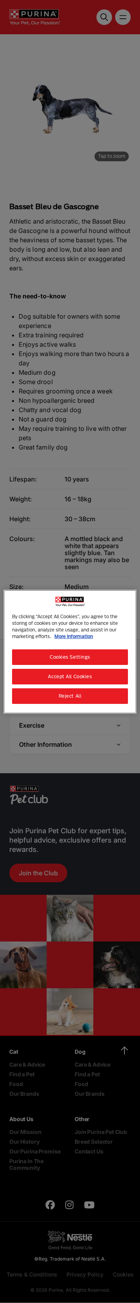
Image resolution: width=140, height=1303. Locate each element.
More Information (73, 636)
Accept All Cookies (70, 676)
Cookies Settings (70, 656)
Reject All (70, 695)
